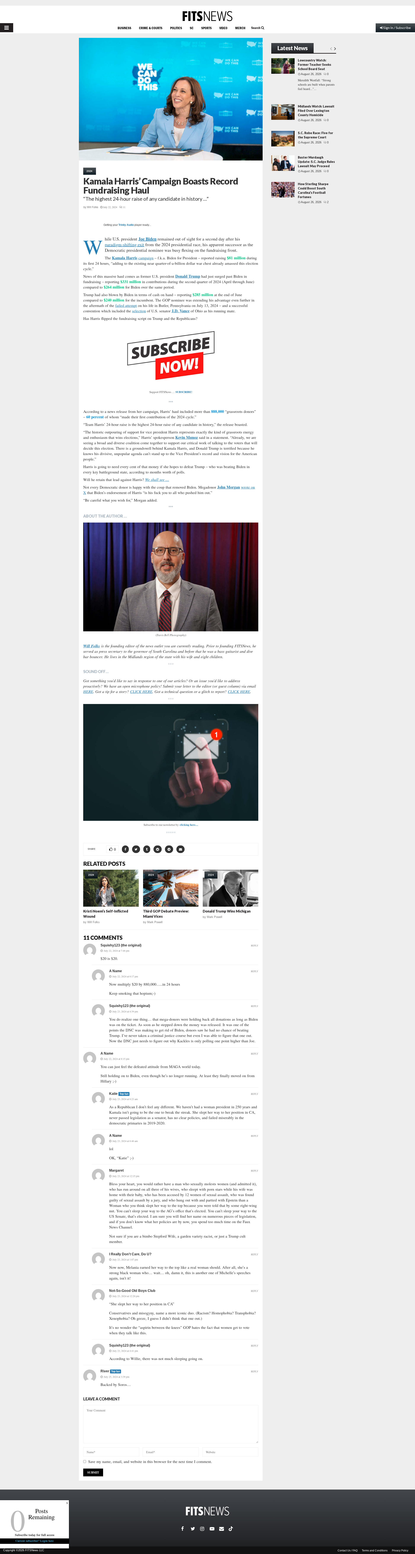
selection (139, 310)
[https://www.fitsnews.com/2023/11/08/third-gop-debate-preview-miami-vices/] (171, 888)
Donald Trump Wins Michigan (227, 911)
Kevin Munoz (186, 437)
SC (191, 28)
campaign (145, 257)
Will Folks (92, 207)
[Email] (224, 1528)
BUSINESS (124, 28)
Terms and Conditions (375, 1550)
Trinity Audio (126, 224)
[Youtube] (214, 1528)
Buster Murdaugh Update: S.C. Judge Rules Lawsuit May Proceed (316, 162)
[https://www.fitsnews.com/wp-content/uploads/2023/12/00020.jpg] (170, 577)
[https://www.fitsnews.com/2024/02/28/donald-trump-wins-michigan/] (230, 888)
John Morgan (228, 487)
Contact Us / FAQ (348, 1550)
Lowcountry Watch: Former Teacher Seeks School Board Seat (314, 64)
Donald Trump (187, 276)
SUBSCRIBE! (184, 392)
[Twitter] (195, 1528)
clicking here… (189, 825)
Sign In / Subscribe (397, 28)
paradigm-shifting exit (124, 244)
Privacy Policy (400, 1550)
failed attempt (126, 305)
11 (124, 207)
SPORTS (206, 28)
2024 (90, 171)
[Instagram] (205, 1528)
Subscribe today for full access (34, 1535)
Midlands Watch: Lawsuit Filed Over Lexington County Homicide (316, 110)
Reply (254, 945)
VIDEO (223, 28)
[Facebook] (186, 1528)
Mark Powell (155, 922)
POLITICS (176, 28)
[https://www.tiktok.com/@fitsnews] (231, 1528)
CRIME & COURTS (150, 28)
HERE (88, 691)
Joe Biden (147, 239)
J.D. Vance (181, 311)
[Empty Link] (331, 48)
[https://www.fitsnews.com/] (207, 16)
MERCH (240, 28)
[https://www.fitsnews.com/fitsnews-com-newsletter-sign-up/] (170, 762)
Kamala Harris (124, 258)
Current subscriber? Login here (35, 1541)
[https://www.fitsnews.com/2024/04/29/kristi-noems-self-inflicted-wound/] (111, 888)
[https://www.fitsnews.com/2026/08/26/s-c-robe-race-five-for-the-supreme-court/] (283, 138)
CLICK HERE (141, 691)
